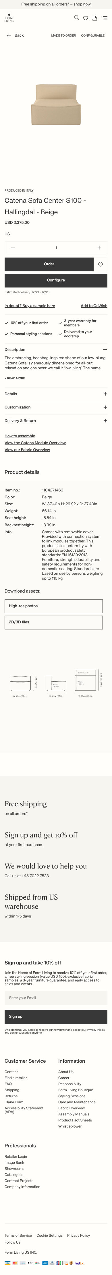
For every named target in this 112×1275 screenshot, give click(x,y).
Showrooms (14, 1169)
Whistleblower (70, 1126)
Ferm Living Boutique (75, 1090)
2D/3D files (19, 623)
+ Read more (15, 378)
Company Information (22, 1187)
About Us (66, 1072)
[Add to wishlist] (100, 264)
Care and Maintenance (77, 1102)
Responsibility (69, 1084)
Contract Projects (19, 1181)
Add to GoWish (94, 306)
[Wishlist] (85, 18)
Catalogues (14, 1175)
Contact (11, 1072)
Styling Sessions (72, 1096)
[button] (14, 36)
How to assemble (20, 436)
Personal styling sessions (31, 334)
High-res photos (23, 606)
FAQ (8, 1084)
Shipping (12, 1090)
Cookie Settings (49, 1236)
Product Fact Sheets (75, 1120)
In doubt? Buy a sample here (30, 306)
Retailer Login (16, 1157)
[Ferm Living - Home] (9, 17)
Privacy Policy (96, 1030)
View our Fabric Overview (27, 450)
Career (63, 1078)
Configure (56, 281)
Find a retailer (16, 1078)
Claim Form (14, 1102)
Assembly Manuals (73, 1114)
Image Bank (14, 1163)
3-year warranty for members (80, 323)
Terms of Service (18, 1236)
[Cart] (94, 18)
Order (49, 264)
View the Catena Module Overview (35, 443)
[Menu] (104, 18)
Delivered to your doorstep (78, 334)
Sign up (15, 1017)
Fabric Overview (71, 1108)
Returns (11, 1096)
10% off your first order (29, 323)
